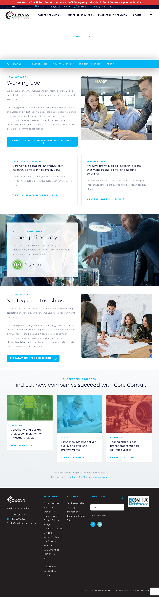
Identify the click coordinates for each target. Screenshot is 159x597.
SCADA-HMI (50, 554)
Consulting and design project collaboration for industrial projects (26, 433)
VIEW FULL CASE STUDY (23, 445)
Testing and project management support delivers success (124, 445)
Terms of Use (147, 590)
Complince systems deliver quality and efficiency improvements (78, 445)
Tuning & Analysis (76, 503)
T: (8, 519)
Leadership (50, 571)
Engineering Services (112, 15)
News (47, 575)
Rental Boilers (51, 520)
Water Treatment (53, 537)
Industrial (17, 425)
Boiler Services (48, 15)
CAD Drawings (51, 550)
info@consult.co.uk (98, 477)
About (137, 15)
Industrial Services (78, 15)
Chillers (48, 533)
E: (8, 523)
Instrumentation (76, 516)
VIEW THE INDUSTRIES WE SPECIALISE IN (36, 195)
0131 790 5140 (79, 477)
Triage (47, 524)
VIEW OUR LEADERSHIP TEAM (104, 199)
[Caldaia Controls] (14, 14)
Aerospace (116, 437)
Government (50, 567)
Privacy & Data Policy (132, 590)
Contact (48, 562)
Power (64, 437)
